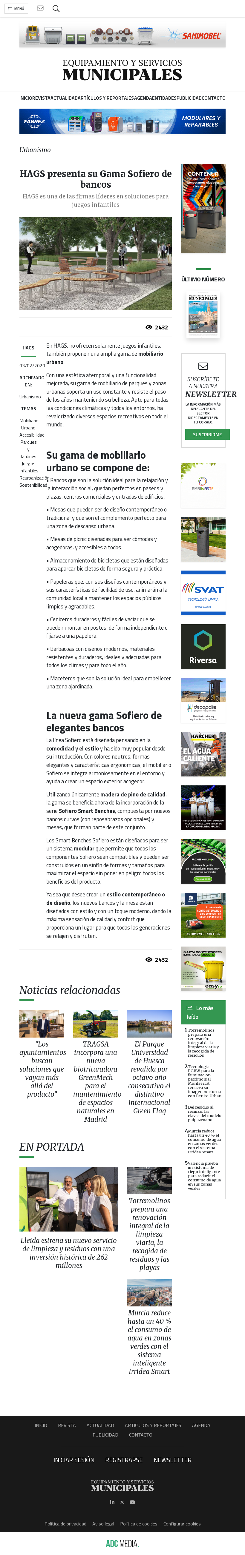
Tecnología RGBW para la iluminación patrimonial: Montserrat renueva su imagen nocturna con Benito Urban (204, 1081)
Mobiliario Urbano (29, 424)
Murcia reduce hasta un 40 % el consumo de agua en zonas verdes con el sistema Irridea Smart (204, 1141)
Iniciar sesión (73, 1460)
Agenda (201, 1425)
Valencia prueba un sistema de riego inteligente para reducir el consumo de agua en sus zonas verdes (204, 1176)
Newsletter (173, 1460)
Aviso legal (103, 1523)
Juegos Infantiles (29, 467)
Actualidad (100, 1425)
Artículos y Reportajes (153, 1425)
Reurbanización (34, 477)
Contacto (140, 1434)
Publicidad (105, 1434)
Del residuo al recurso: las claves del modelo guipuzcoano (204, 1113)
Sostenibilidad (33, 484)
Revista (67, 1425)
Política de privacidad (65, 1523)
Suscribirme (207, 434)
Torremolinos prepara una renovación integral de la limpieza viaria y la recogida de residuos (203, 1043)
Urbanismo (30, 396)
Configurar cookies (182, 1523)
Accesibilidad (32, 434)
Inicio (41, 1425)
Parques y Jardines (28, 449)
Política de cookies (138, 1523)
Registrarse (124, 1460)
